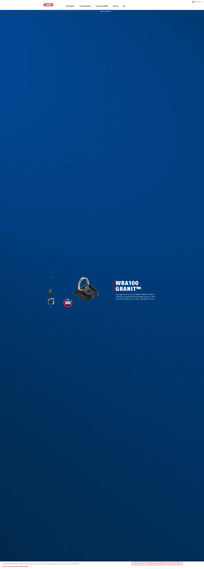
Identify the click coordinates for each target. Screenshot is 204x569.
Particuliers (70, 6)
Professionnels (85, 6)
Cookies (5, 566)
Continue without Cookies (156, 563)
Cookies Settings (138, 563)
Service (115, 6)
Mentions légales (24, 566)
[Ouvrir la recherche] (124, 7)
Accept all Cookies (175, 563)
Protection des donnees (13, 566)
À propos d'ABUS (102, 6)
